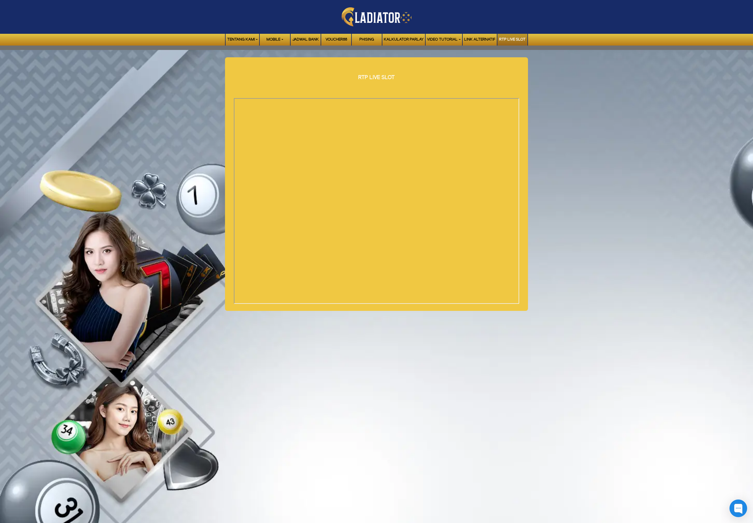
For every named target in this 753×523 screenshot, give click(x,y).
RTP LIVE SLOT (512, 39)
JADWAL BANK (305, 39)
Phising (366, 39)
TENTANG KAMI (241, 39)
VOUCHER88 (336, 39)
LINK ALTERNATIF (479, 39)
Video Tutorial (442, 39)
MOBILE (273, 39)
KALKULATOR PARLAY (404, 39)
